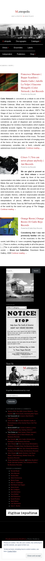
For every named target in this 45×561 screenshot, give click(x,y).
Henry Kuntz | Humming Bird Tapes (26, 414)
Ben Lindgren (15, 489)
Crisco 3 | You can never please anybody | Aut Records (32, 160)
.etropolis (22, 11)
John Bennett (15, 473)
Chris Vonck (11, 421)
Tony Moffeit (14, 494)
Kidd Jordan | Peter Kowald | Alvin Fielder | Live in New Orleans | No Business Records (22, 434)
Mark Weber (15, 501)
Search (36, 271)
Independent (7, 54)
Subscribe (11, 401)
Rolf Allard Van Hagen (18, 485)
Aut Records (32, 94)
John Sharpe (12, 444)
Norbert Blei (14, 476)
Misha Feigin (15, 480)
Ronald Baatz (15, 471)
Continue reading (34, 148)
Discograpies (21, 41)
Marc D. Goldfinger (17, 482)
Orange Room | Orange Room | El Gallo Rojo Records (32, 222)
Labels (30, 48)
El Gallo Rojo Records (35, 228)
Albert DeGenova (16, 478)
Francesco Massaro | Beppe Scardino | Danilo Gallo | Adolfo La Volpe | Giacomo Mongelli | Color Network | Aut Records (32, 82)
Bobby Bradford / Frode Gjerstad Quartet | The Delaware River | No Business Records (23, 462)
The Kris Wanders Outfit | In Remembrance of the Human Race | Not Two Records (22, 423)
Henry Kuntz (15, 487)
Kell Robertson (15, 496)
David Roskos (15, 499)
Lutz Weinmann (16, 503)
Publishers (21, 54)
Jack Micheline (15, 492)
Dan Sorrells (12, 439)
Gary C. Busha (15, 506)
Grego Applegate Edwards (16, 460)
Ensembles (18, 48)
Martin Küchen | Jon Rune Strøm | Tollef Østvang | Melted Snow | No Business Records (21, 455)
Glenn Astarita (12, 448)
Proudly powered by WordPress (16, 539)
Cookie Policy (11, 551)
